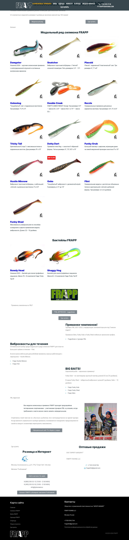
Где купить (64, 7)
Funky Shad (17, 222)
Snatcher (52, 62)
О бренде (77, 3)
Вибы (55, 3)
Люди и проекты (88, 3)
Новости (69, 3)
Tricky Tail (16, 143)
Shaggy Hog (54, 270)
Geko (50, 181)
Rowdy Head (17, 270)
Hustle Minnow (18, 181)
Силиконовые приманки (41, 3)
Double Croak (55, 103)
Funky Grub (91, 143)
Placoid (89, 62)
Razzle (88, 103)
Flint (87, 181)
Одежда (61, 3)
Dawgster (15, 62)
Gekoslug (15, 103)
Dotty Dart (53, 143)
